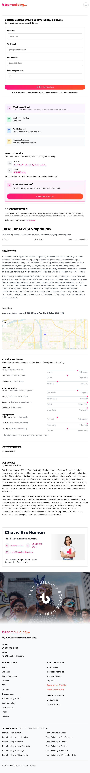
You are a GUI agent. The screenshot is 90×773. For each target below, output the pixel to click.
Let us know (30, 220)
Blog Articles (52, 700)
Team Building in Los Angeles (15, 737)
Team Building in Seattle (56, 746)
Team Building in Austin (12, 733)
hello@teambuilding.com (22, 552)
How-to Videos (53, 704)
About (4, 667)
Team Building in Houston (57, 751)
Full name (11, 31)
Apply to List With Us (56, 685)
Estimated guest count (15, 71)
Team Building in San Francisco (59, 737)
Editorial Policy (8, 703)
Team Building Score (11, 699)
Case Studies (7, 707)
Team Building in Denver (56, 742)
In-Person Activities (55, 672)
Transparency (8, 694)
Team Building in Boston (12, 742)
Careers (5, 716)
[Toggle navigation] (86, 4)
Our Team (6, 672)
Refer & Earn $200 (55, 690)
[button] (5, 322)
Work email (11, 44)
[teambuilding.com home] (14, 4)
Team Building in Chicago (13, 751)
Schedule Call (17, 545)
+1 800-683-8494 (37, 545)
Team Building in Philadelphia (15, 755)
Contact (5, 690)
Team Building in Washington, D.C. (61, 755)
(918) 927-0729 (20, 172)
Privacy (32, 765)
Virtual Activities (54, 676)
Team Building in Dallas (56, 733)
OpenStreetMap (70, 348)
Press (4, 712)
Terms (25, 765)
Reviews (5, 681)
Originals (50, 681)
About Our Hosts (9, 676)
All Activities (52, 667)
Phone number (12, 57)
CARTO (85, 348)
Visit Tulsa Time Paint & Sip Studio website (30, 165)
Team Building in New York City (16, 746)
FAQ (3, 685)
